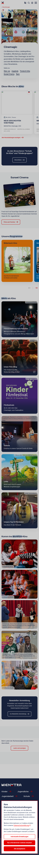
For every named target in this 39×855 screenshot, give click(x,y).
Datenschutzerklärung (21, 825)
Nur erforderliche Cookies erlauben (19, 843)
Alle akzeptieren (19, 849)
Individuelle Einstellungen (19, 837)
